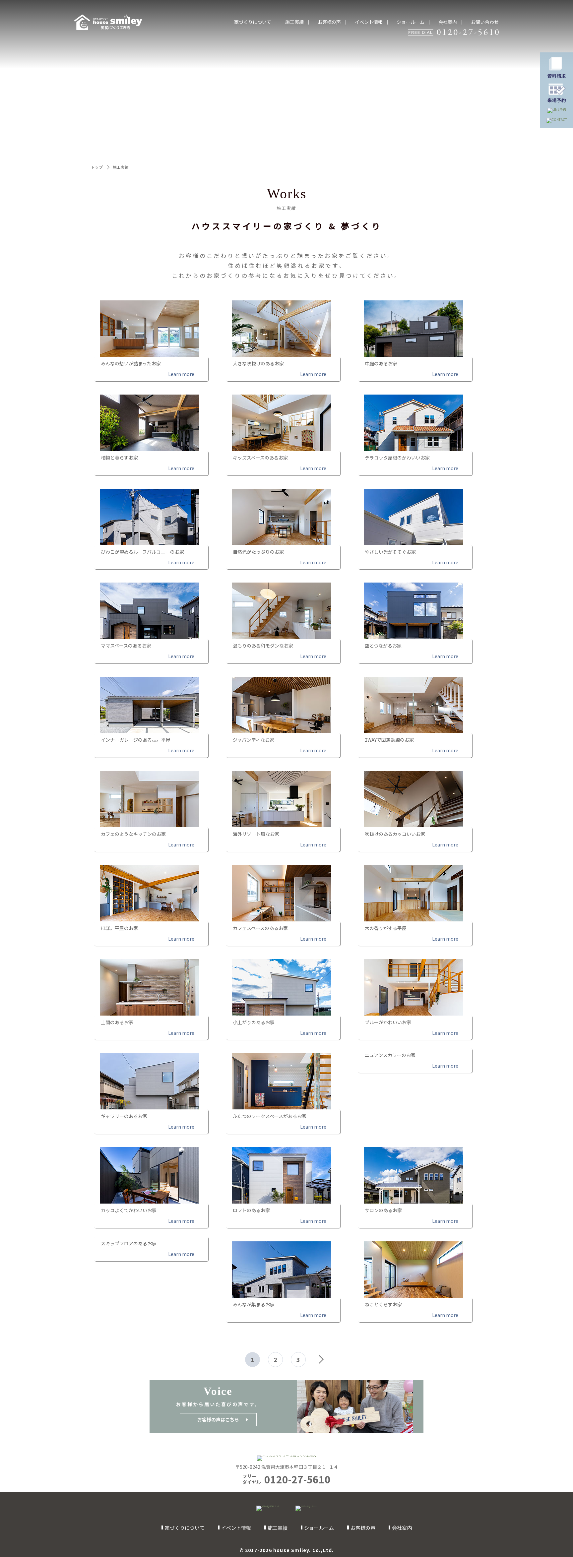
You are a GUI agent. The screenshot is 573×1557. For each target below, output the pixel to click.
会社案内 (447, 22)
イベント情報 (369, 22)
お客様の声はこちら (218, 1419)
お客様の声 (329, 22)
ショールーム (410, 22)
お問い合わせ (485, 22)
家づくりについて (252, 22)
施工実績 (294, 22)
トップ (97, 167)
